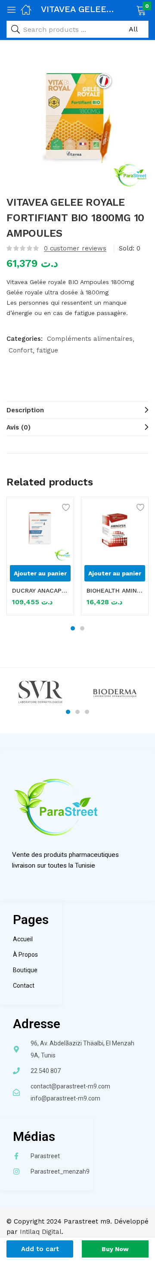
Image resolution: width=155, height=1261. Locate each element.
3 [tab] (87, 712)
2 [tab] (82, 628)
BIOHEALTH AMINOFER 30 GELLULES (115, 590)
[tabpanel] (40, 559)
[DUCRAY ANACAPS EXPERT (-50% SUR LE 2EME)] (40, 530)
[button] (130, 9)
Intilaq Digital (41, 1232)
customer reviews (75, 248)
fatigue (47, 350)
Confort (21, 350)
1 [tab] (73, 628)
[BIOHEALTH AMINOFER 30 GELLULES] (114, 530)
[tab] (77, 409)
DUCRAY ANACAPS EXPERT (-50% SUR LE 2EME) (40, 590)
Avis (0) (18, 427)
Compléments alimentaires (90, 339)
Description (25, 410)
